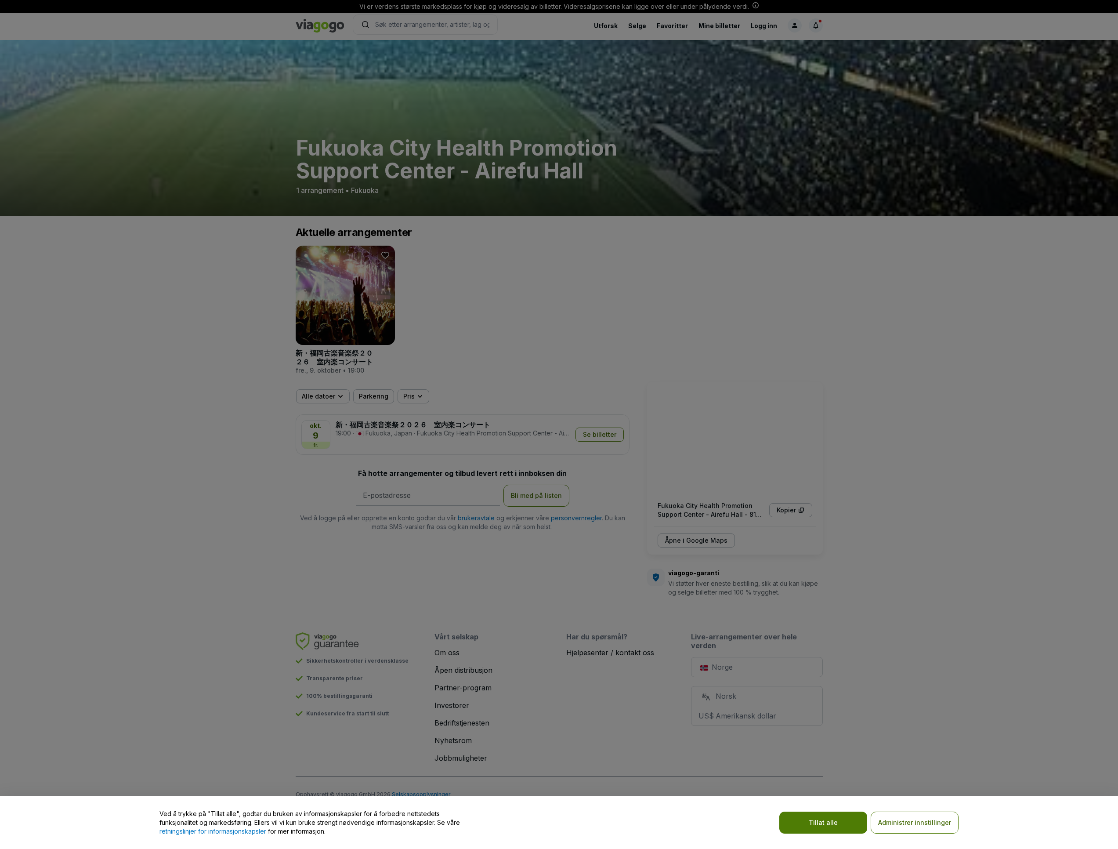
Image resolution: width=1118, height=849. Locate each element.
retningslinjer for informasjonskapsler (212, 831)
